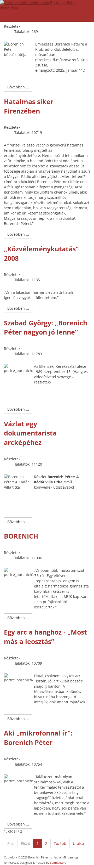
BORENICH (21, 536)
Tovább (60, 843)
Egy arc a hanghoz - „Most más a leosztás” (45, 636)
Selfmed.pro (58, 862)
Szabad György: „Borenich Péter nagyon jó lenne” (45, 327)
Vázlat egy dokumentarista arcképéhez (30, 433)
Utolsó (78, 843)
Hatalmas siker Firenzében (28, 106)
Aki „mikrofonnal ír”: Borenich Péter (38, 737)
